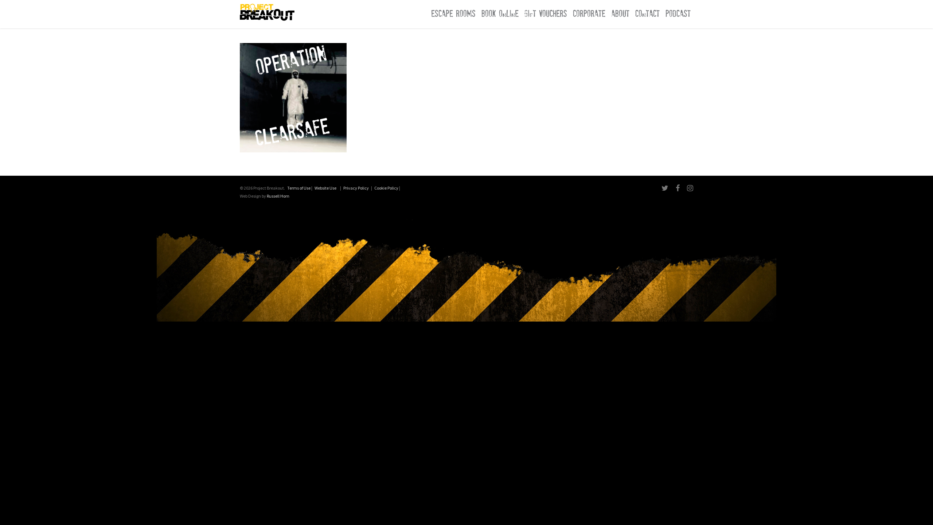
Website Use (325, 188)
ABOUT (620, 14)
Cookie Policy (386, 188)
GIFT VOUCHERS (545, 14)
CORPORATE (589, 14)
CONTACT (647, 14)
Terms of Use (299, 188)
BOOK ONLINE (500, 14)
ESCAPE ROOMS (453, 14)
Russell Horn (278, 196)
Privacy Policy (356, 188)
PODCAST (678, 14)
